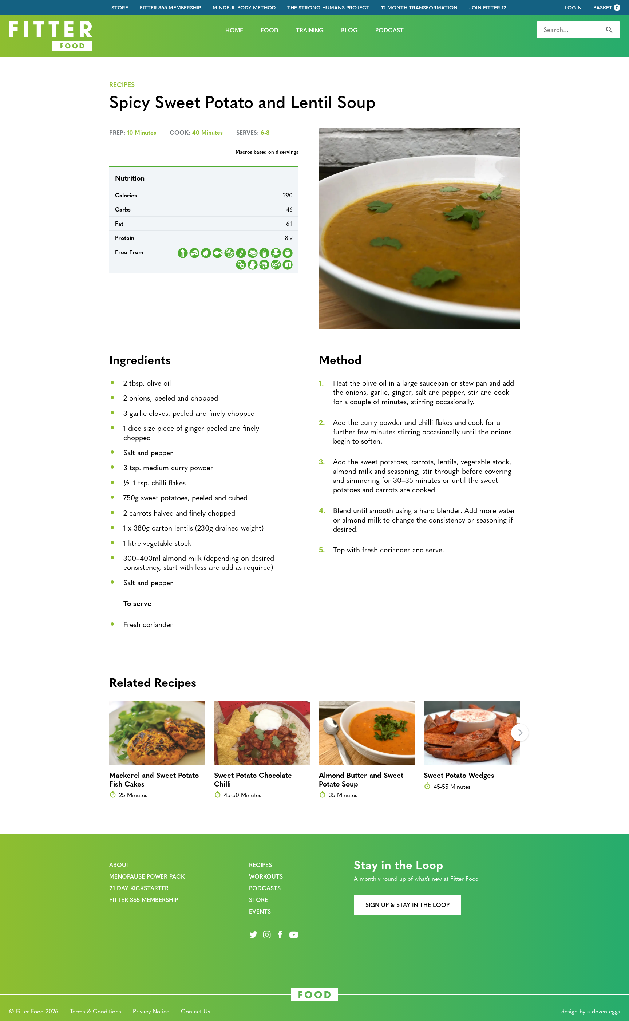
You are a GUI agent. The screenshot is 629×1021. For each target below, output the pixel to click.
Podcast (389, 30)
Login (573, 7)
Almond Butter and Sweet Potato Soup (361, 778)
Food (269, 30)
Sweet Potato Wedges (459, 774)
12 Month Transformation (419, 7)
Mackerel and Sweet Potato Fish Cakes (154, 778)
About (119, 864)
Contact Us (195, 1011)
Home (234, 30)
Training (310, 30)
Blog (349, 30)
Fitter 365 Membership (170, 7)
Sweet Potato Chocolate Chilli (253, 778)
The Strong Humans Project (328, 7)
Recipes (122, 84)
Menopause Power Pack (147, 876)
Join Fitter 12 (487, 7)
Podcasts (265, 888)
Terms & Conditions (95, 1011)
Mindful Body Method (244, 7)
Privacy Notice (151, 1011)
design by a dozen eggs (590, 1011)
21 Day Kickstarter (139, 888)
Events (260, 911)
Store (119, 7)
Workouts (266, 876)
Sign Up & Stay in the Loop (407, 904)
